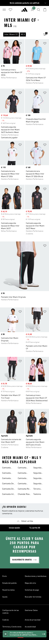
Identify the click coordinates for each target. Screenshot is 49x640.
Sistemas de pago (32, 590)
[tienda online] (24, 11)
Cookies (5, 620)
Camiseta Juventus (22, 468)
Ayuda (4, 597)
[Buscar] (38, 9)
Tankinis (37, 494)
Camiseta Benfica (6, 473)
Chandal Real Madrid (24, 494)
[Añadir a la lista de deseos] (20, 43)
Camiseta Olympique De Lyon (24, 484)
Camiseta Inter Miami (9, 494)
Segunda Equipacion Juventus (38, 473)
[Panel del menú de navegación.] (4, 9)
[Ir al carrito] (45, 9)
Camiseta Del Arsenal (8, 489)
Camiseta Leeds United (24, 473)
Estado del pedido (9, 583)
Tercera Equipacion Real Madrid (39, 489)
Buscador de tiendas (33, 597)
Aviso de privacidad (32, 620)
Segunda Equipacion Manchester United (38, 478)
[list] (20, 34)
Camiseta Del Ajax (8, 484)
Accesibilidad (30, 627)
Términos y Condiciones (11, 627)
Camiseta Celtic (6, 478)
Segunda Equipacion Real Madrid (39, 484)
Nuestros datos (8, 590)
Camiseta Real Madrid (24, 489)
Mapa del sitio (30, 583)
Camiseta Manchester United (23, 478)
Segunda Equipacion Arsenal (38, 468)
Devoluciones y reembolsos (35, 576)
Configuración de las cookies (10, 611)
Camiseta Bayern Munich (6, 468)
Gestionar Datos (31, 610)
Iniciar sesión (14, 528)
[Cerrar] (5, 634)
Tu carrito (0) (34, 528)
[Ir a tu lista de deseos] (10, 9)
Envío (4, 576)
